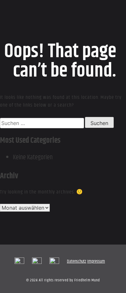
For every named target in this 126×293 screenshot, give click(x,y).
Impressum (96, 261)
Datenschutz (76, 261)
